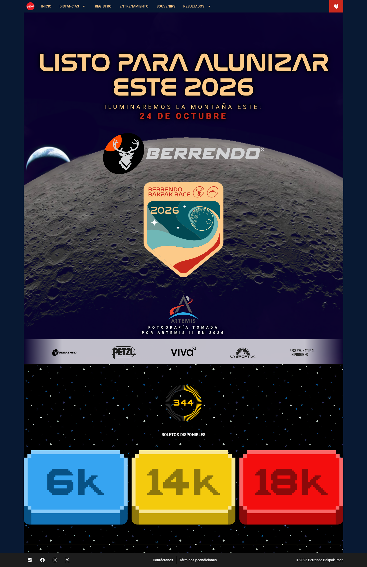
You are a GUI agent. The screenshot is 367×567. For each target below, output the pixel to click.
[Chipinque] (302, 352)
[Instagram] (55, 560)
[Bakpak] (30, 560)
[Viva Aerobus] (183, 352)
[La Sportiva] (242, 352)
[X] (67, 560)
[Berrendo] (64, 352)
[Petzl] (124, 352)
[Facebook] (42, 560)
